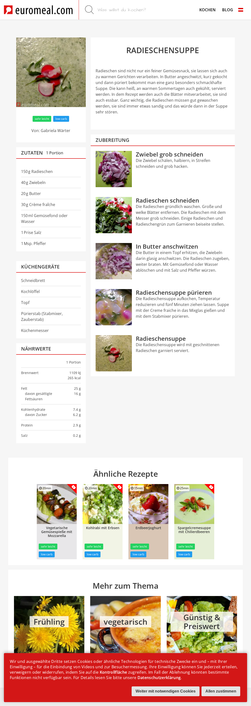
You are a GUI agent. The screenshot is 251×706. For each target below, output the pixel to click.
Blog (227, 9)
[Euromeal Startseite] (38, 10)
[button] (240, 10)
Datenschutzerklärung (159, 677)
